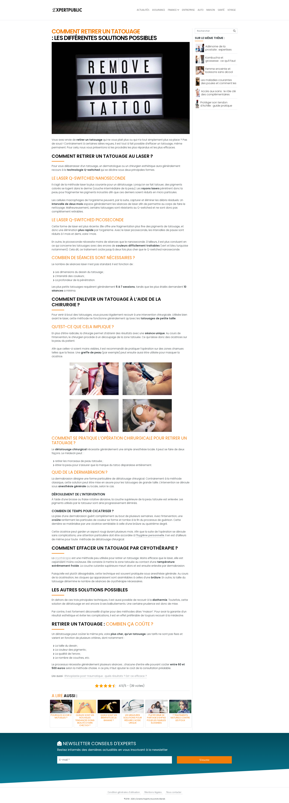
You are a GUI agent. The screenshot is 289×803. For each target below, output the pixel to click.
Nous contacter (173, 792)
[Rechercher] (234, 31)
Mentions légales (153, 792)
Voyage (231, 10)
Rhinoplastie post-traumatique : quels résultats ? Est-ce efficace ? (106, 676)
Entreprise (188, 10)
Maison (210, 10)
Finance (172, 10)
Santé (221, 10)
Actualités (143, 10)
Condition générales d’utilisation (124, 792)
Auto (201, 10)
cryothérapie (63, 558)
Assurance (158, 10)
